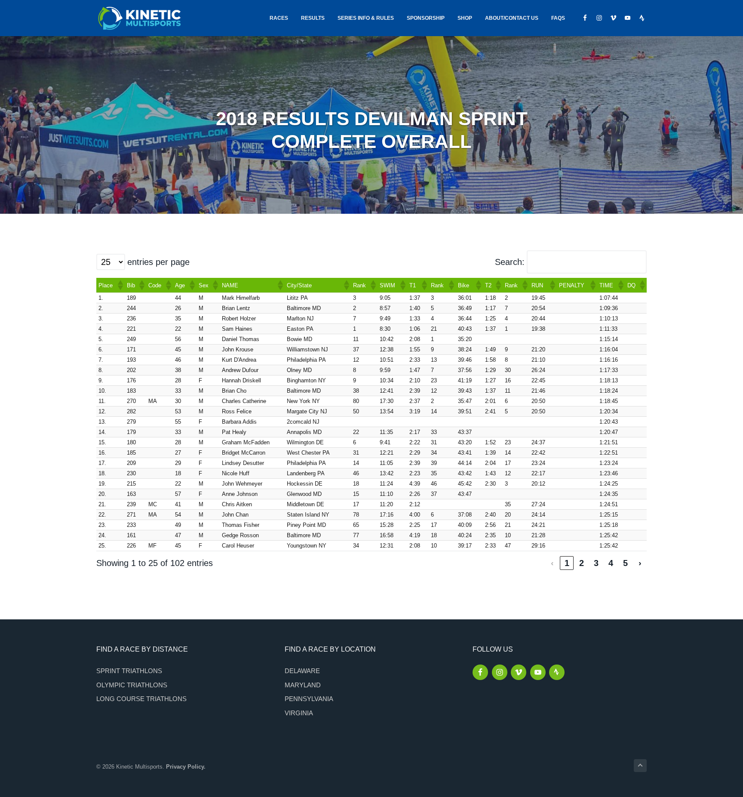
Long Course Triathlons (141, 698)
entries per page (158, 262)
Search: (510, 262)
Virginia (299, 713)
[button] (120, 285)
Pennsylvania (309, 698)
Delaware (302, 670)
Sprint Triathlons (129, 670)
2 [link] (581, 563)
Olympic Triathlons (131, 685)
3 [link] (596, 563)
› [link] (640, 563)
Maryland (303, 685)
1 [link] (567, 563)
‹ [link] (552, 563)
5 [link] (625, 563)
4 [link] (610, 563)
